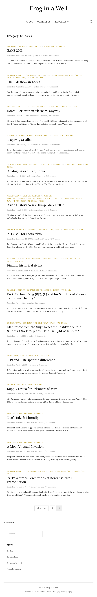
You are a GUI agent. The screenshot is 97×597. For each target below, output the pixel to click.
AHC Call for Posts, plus (24, 234)
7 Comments (54, 116)
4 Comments (55, 144)
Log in (10, 551)
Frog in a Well (48, 8)
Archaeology (13, 196)
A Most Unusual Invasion (25, 447)
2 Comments (42, 365)
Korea (71, 75)
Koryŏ (73, 259)
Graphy (55, 591)
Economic (46, 290)
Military (28, 413)
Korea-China (68, 198)
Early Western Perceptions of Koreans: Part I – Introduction (40, 480)
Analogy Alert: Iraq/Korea (26, 171)
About (29, 22)
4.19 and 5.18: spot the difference (31, 360)
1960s (9, 356)
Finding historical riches (25, 265)
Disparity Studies (19, 140)
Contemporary (14, 164)
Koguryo (49, 198)
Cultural (36, 259)
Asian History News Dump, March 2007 (35, 205)
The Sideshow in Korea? (24, 82)
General (38, 46)
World (40, 78)
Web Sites (19, 261)
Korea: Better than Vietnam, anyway (33, 111)
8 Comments (49, 394)
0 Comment (53, 87)
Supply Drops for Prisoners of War (32, 389)
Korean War (49, 46)
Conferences (33, 290)
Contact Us (43, 22)
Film (30, 46)
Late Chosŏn (74, 471)
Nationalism (50, 323)
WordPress (39, 591)
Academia (11, 135)
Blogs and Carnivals (31, 196)
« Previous (41, 508)
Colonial (21, 46)
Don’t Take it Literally (23, 418)
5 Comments (54, 55)
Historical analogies (57, 75)
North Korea (20, 201)
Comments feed (14, 563)
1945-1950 (11, 46)
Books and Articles (16, 75)
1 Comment (55, 239)
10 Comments (40, 336)
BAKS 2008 (15, 51)
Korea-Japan (57, 135)
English (31, 75)
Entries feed (12, 557)
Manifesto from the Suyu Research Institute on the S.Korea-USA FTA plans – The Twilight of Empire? (44, 329)
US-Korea (60, 46)
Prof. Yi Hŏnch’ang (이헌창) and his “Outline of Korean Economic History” (46, 296)
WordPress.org (14, 569)
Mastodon (9, 522)
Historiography (34, 135)
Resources (60, 22)
